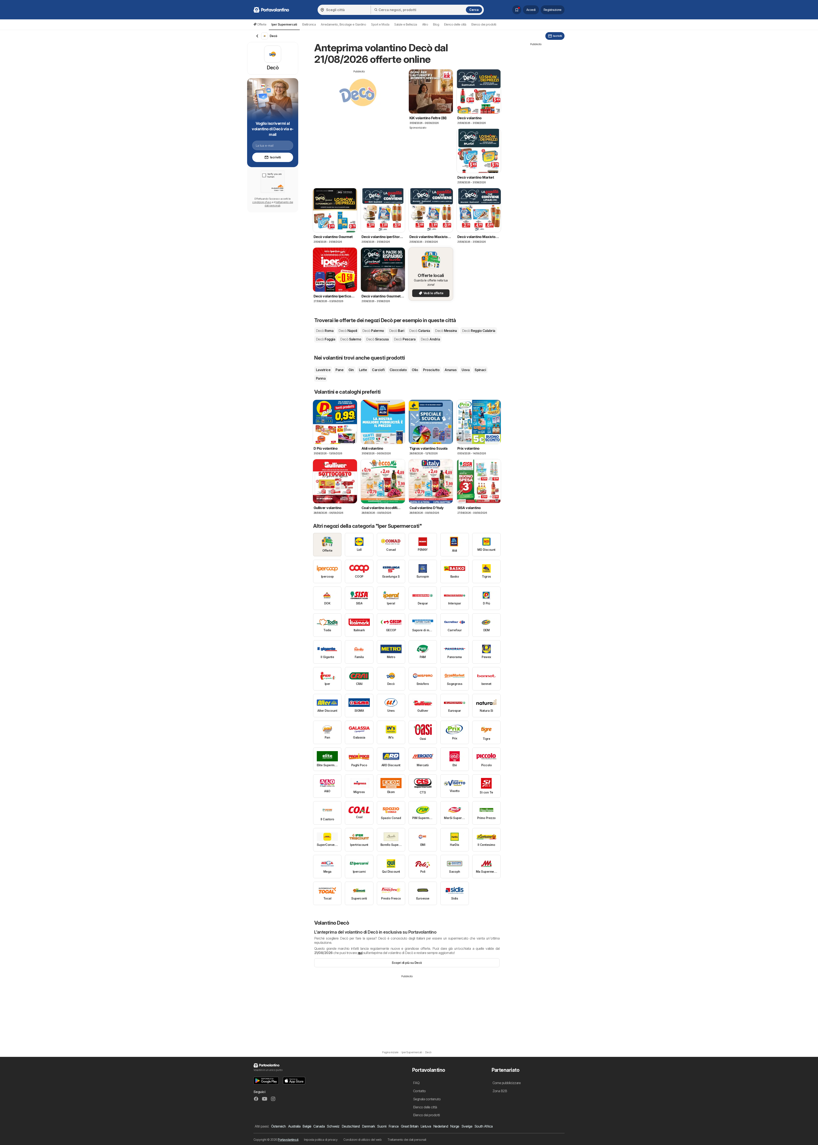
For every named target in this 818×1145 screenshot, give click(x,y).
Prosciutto (431, 370)
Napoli (347, 331)
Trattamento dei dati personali (406, 1139)
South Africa (483, 1126)
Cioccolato (398, 370)
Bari (396, 331)
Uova (465, 370)
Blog (436, 24)
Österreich (278, 1126)
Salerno (350, 339)
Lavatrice (323, 370)
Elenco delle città (455, 24)
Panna (320, 378)
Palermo (373, 331)
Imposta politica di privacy (320, 1139)
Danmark (368, 1126)
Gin (351, 370)
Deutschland (351, 1126)
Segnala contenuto (427, 1099)
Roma (324, 331)
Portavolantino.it (288, 1139)
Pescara (405, 339)
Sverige (466, 1126)
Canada (319, 1126)
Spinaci (480, 370)
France (394, 1126)
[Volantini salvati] (516, 9)
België (306, 1126)
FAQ (416, 1083)
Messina (446, 331)
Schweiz (333, 1126)
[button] (266, 1080)
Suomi (381, 1126)
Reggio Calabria (478, 331)
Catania (419, 331)
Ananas (451, 370)
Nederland (440, 1126)
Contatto (419, 1091)
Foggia (325, 339)
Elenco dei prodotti (483, 24)
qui (360, 953)
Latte (363, 370)
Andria (430, 339)
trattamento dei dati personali (279, 204)
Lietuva (426, 1126)
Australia (294, 1126)
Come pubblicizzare (507, 1083)
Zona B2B (500, 1091)
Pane (339, 370)
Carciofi (378, 370)
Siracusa (377, 339)
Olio (415, 370)
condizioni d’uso (261, 202)
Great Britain (409, 1126)
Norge (454, 1126)
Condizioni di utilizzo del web (362, 1139)
